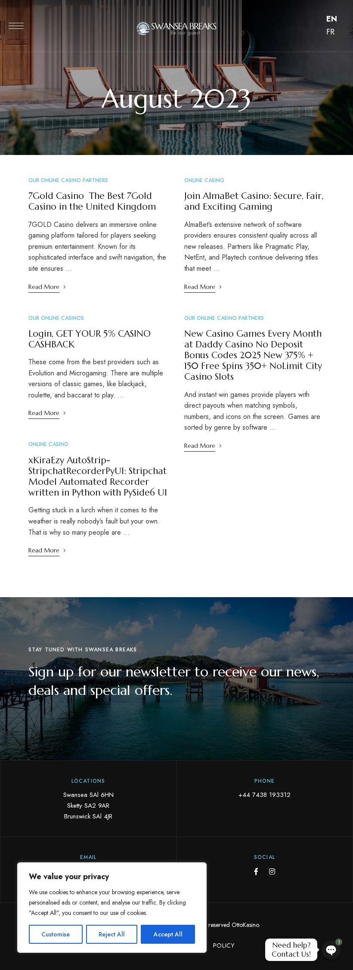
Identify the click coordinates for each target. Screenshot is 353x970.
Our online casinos (56, 318)
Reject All (112, 934)
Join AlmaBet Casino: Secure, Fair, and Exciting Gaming (253, 201)
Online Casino (48, 444)
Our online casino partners (68, 180)
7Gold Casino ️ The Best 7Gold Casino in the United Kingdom (92, 201)
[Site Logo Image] (176, 28)
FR (330, 31)
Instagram (272, 871)
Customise (55, 934)
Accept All (168, 934)
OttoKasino (245, 924)
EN (331, 19)
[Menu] (16, 26)
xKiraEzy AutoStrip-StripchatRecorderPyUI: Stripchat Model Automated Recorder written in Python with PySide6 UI (97, 477)
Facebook (256, 871)
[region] (112, 907)
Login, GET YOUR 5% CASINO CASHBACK (89, 339)
